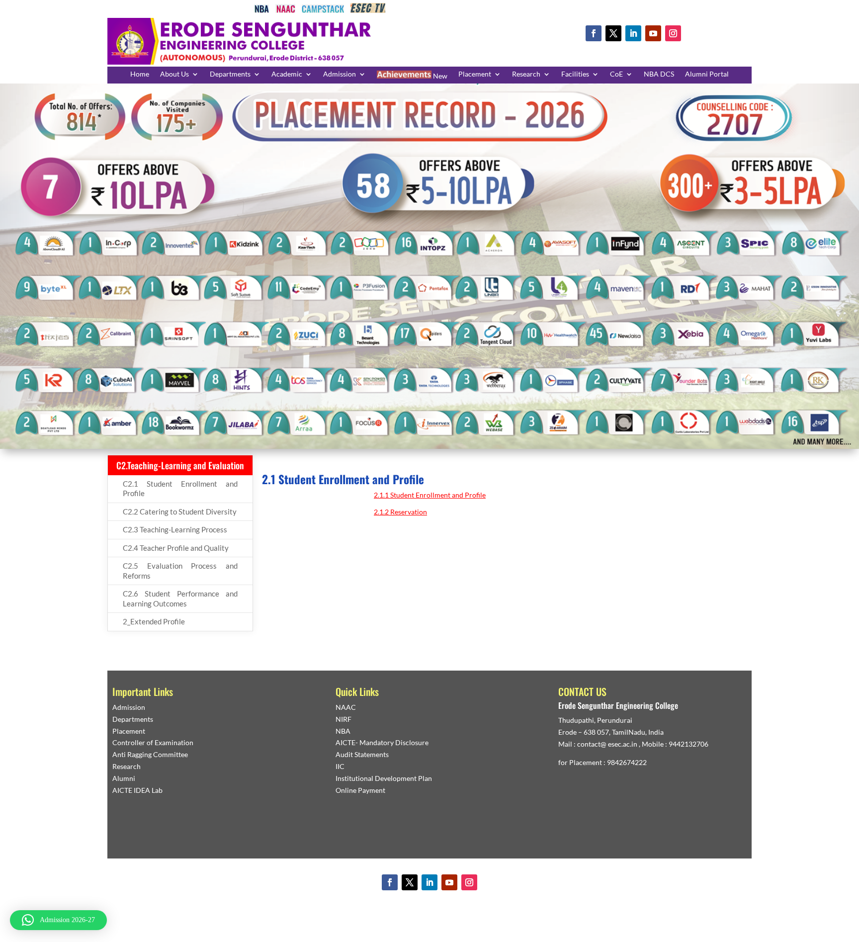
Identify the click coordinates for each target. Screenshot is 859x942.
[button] (58, 920)
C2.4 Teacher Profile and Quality (176, 547)
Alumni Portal (707, 74)
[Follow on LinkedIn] (633, 33)
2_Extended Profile (154, 621)
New (439, 76)
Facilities (575, 74)
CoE (616, 74)
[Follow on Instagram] (673, 33)
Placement (474, 74)
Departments (230, 74)
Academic (286, 74)
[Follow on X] (613, 33)
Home (139, 74)
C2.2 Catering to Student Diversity (180, 511)
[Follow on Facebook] (593, 33)
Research (526, 74)
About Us (174, 74)
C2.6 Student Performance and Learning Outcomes (180, 598)
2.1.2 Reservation (400, 512)
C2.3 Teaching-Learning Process (175, 529)
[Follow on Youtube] (653, 33)
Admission (339, 74)
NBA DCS (659, 74)
